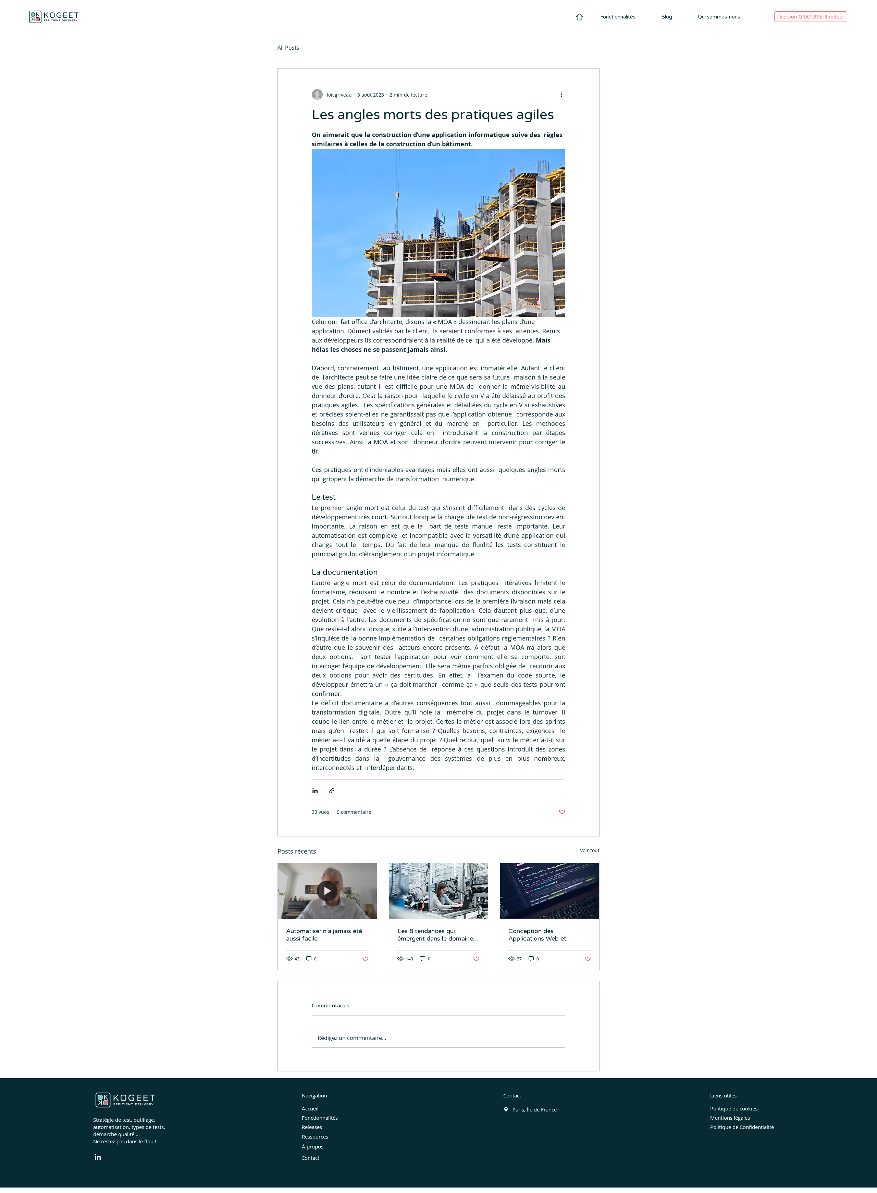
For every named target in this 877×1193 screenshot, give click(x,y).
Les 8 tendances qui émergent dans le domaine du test (435, 934)
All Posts (288, 47)
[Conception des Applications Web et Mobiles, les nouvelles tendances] (549, 891)
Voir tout (590, 850)
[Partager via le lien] (332, 790)
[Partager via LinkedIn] (315, 790)
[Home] (579, 17)
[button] (617, 16)
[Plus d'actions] (561, 94)
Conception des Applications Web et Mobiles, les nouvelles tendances (539, 934)
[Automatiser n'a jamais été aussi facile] (327, 891)
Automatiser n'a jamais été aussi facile (324, 934)
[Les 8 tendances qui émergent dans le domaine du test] (438, 891)
